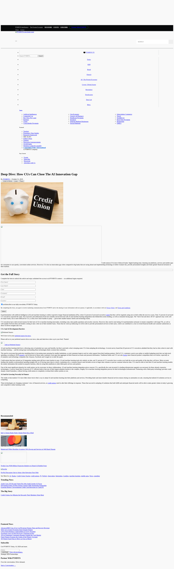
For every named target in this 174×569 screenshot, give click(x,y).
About (17, 30)
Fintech (89, 74)
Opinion (26, 140)
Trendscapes (89, 94)
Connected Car (28, 116)
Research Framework (30, 135)
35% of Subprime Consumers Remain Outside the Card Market (21, 535)
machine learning (74, 476)
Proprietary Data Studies (31, 133)
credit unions (52, 383)
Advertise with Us (29, 163)
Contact (22, 30)
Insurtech (73, 120)
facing (125, 355)
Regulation (89, 89)
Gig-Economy (74, 114)
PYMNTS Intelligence (21, 27)
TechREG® (120, 118)
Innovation (51, 476)
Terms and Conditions (124, 308)
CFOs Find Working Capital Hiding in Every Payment (18, 531)
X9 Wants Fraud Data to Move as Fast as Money (16, 539)
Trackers (26, 131)
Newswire (48, 27)
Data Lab (89, 99)
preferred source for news (23, 336)
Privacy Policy (111, 308)
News (91, 476)
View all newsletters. (16, 552)
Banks (14, 476)
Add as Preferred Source (12, 345)
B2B (89, 64)
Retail (89, 69)
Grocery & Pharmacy (77, 116)
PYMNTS (6, 179)
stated (108, 315)
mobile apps (85, 476)
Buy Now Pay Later (29, 118)
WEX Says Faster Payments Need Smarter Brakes (17, 530)
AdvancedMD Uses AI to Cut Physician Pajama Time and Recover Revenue (25, 528)
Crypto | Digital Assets (89, 84)
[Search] (171, 42)
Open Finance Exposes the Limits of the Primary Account (19, 537)
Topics (20, 110)
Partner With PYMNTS (78, 27)
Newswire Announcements (32, 142)
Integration (59, 476)
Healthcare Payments (76, 118)
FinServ (44, 476)
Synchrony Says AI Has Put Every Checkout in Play (17, 533)
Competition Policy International (34, 147)
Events (56, 27)
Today (89, 59)
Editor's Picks (27, 138)
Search (41, 56)
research (21, 355)
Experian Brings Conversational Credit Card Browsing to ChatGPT (22, 487)
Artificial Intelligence (30, 114)
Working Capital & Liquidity (32, 146)
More (89, 105)
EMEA (119, 123)
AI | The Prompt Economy (89, 79)
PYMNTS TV (90, 52)
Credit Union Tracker (23, 476)
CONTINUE (5, 552)
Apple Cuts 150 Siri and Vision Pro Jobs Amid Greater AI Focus (21, 484)
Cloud (25, 121)
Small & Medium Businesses (79, 121)
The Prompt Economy (36, 27)
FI (40, 476)
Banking (26, 120)
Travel (119, 116)
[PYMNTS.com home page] (24, 32)
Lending (66, 476)
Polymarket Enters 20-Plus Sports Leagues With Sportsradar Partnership (24, 485)
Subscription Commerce (124, 114)
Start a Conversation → (8, 565)
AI (10, 476)
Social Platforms (75, 123)
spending (97, 476)
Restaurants (120, 121)
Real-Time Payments (123, 120)
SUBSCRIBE (64, 27)
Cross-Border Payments (30, 123)
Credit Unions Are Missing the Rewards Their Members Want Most (22, 495)
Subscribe (27, 159)
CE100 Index (27, 144)
